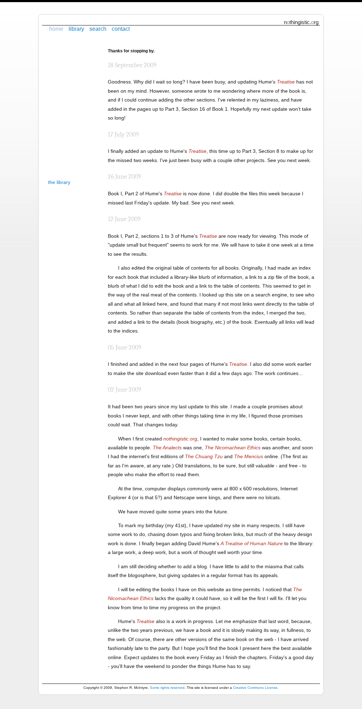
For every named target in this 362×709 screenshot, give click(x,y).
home (56, 28)
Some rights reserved (167, 688)
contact (121, 28)
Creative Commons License (255, 688)
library (76, 28)
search (97, 28)
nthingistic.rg (301, 22)
